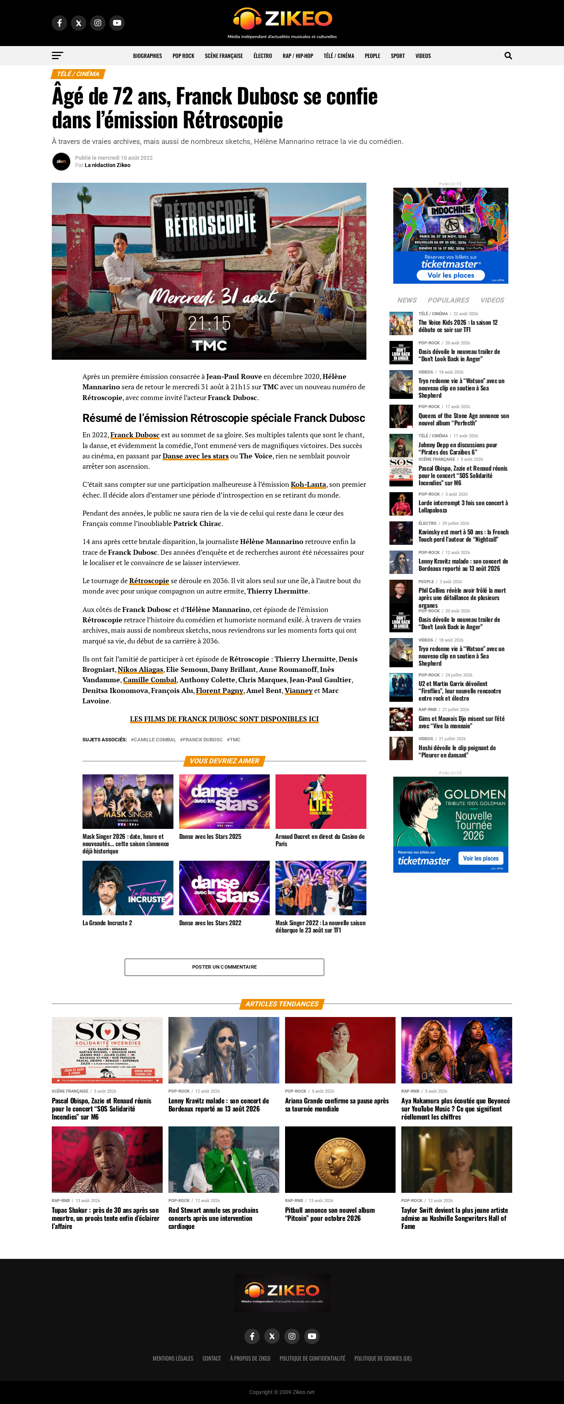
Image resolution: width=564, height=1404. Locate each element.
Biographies (147, 55)
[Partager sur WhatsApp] (61, 397)
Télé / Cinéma (339, 55)
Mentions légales (173, 1358)
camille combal (155, 740)
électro (263, 55)
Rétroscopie (149, 580)
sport (398, 55)
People (372, 55)
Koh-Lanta (308, 484)
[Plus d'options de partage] (61, 452)
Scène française (224, 55)
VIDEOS (423, 55)
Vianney (299, 690)
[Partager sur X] (61, 415)
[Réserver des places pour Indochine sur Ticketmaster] (450, 233)
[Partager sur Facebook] (61, 379)
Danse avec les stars (196, 455)
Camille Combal (149, 679)
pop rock (183, 55)
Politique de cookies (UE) (383, 1358)
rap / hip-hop (298, 55)
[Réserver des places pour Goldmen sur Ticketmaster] (450, 822)
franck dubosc (203, 740)
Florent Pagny (219, 690)
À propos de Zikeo (250, 1358)
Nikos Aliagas (140, 669)
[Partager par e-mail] (61, 434)
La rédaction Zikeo (107, 165)
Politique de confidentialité (312, 1358)
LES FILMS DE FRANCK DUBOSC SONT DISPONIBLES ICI (224, 718)
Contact (212, 1358)
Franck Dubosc (135, 434)
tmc (235, 740)
